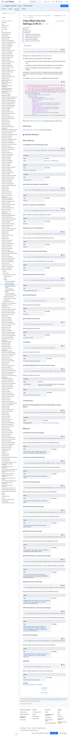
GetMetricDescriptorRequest (41, 550)
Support (34, 714)
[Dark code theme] (62, 50)
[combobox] (36, 1)
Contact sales (23, 719)
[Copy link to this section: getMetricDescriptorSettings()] (43, 531)
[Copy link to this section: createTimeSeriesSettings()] (41, 482)
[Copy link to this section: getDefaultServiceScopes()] (41, 319)
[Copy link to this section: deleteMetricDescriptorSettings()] (45, 507)
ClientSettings (36, 130)
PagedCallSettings (28, 600)
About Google (23, 728)
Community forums (37, 712)
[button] (9, 270)
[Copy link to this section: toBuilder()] (30, 661)
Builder (25, 200)
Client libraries (27, 6)
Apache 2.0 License (39, 699)
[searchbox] (9, 13)
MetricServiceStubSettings (51, 160)
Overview (4, 8)
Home (24, 15)
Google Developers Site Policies (57, 699)
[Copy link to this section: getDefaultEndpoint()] (37, 295)
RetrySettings (37, 78)
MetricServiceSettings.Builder (31, 361)
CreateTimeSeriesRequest (40, 476)
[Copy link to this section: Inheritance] (32, 126)
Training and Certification (50, 723)
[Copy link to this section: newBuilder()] (32, 342)
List (24, 337)
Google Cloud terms (41, 728)
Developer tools (38, 15)
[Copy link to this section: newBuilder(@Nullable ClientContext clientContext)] (56, 365)
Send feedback (60, 21)
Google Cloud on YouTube (60, 719)
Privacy (28, 728)
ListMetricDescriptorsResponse (31, 602)
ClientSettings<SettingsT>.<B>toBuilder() (32, 684)
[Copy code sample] (64, 50)
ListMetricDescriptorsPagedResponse (34, 602)
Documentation (30, 15)
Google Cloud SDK (10, 6)
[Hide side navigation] (16, 733)
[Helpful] (62, 16)
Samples (24, 8)
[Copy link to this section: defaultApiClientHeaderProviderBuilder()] (49, 184)
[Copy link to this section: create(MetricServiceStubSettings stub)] (49, 145)
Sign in (66, 1)
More (19, 1)
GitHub (46, 712)
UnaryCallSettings (28, 451)
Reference (17, 8)
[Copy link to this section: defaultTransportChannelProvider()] (46, 274)
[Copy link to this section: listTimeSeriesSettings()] (38, 635)
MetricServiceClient (47, 55)
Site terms (34, 728)
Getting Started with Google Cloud (49, 715)
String (25, 314)
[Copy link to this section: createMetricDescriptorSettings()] (45, 433)
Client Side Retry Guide (37, 121)
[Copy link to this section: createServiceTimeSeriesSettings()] (46, 457)
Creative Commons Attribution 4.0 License (57, 698)
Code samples (48, 717)
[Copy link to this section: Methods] (31, 429)
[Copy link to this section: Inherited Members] (40, 135)
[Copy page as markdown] (47, 24)
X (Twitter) (59, 716)
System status (36, 718)
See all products (23, 712)
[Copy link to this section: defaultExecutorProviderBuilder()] (45, 228)
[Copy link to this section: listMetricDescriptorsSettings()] (43, 582)
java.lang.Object (26, 130)
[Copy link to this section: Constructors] (34, 401)
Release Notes (36, 716)
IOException (26, 180)
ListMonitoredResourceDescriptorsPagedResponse (35, 630)
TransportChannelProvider (30, 290)
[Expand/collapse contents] (30, 28)
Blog (58, 712)
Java (19, 6)
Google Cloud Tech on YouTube (62, 722)
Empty (24, 477)
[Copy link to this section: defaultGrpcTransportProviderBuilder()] (48, 251)
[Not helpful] (65, 16)
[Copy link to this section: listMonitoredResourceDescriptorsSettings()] (52, 608)
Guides (10, 8)
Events (58, 714)
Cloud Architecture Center (49, 720)
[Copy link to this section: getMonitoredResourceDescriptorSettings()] (51, 556)
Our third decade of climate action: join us (30, 730)
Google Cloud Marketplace (23, 717)
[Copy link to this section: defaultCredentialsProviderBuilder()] (46, 205)
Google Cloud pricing (24, 714)
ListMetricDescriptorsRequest (42, 600)
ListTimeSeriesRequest (40, 654)
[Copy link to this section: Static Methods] (36, 141)
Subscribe (54, 733)
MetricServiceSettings (29, 170)
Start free (64, 6)
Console (48, 1)
